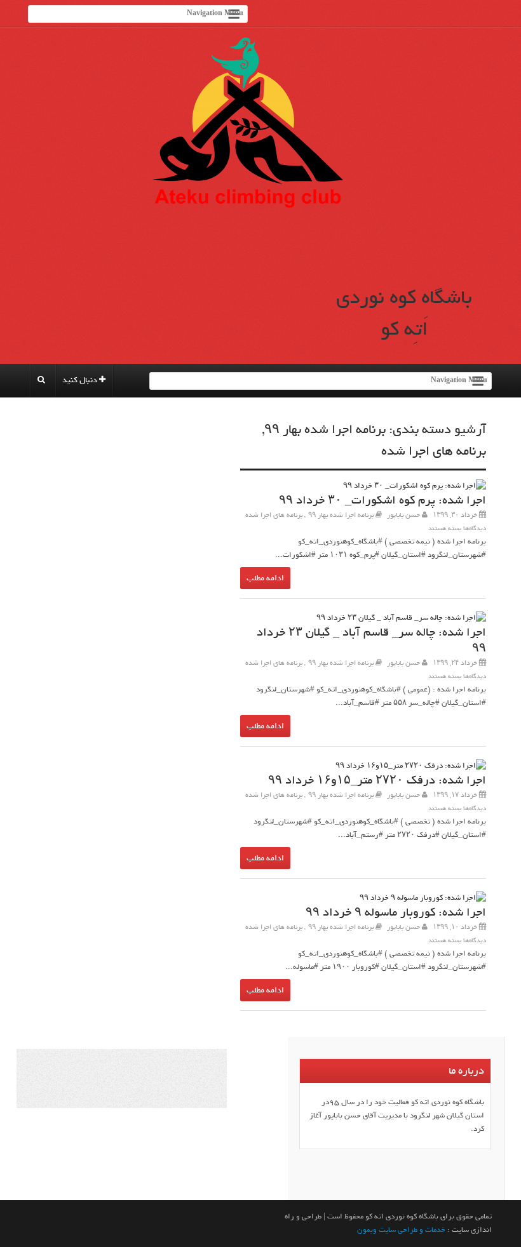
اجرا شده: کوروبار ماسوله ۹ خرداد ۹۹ (396, 913)
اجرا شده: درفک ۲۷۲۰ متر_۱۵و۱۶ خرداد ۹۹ (377, 780)
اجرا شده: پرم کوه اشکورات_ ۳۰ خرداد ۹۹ (382, 500)
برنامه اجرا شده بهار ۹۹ (325, 430)
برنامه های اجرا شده (433, 451)
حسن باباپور (403, 515)
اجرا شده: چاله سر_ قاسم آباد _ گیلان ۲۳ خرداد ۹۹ (371, 640)
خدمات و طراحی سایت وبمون (401, 1230)
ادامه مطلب (265, 578)
